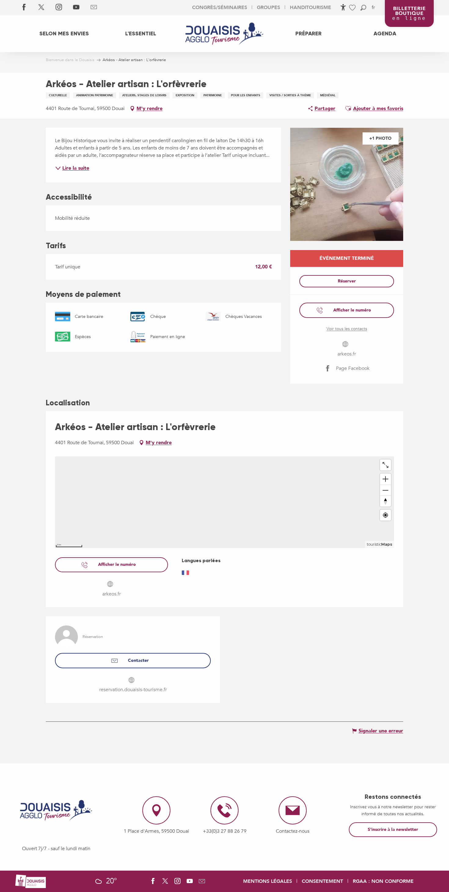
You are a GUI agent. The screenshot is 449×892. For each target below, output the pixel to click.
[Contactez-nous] (93, 7)
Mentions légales (267, 881)
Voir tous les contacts (347, 329)
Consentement (322, 881)
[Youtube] (76, 7)
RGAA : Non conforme (383, 881)
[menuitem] (64, 34)
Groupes (268, 7)
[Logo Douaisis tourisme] (56, 810)
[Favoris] (353, 8)
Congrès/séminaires (219, 7)
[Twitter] (41, 7)
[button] (363, 7)
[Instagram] (59, 7)
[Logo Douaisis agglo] (30, 880)
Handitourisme (310, 7)
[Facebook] (24, 7)
